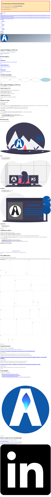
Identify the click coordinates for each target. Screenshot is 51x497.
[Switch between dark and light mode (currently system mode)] (2, 32)
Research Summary (3, 352)
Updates (3, 25)
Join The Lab (6, 441)
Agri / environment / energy (6, 226)
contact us (20, 252)
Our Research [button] (2, 19)
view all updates (8, 372)
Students (3, 241)
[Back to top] (0, 496)
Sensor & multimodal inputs (6, 157)
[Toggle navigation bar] (1, 14)
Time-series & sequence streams (7, 158)
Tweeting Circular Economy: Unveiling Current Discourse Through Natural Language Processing (20, 364)
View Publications (2, 441)
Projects (3, 20)
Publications (3, 21)
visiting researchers (8, 241)
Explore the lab (2, 53)
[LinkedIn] (25, 494)
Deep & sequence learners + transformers (8, 190)
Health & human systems (6, 225)
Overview (3, 28)
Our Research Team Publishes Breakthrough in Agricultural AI (10, 376)
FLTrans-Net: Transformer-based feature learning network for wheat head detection (17, 351)
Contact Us (1, 31)
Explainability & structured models (7, 191)
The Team (3, 24)
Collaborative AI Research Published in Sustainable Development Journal (11, 375)
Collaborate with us (6, 53)
